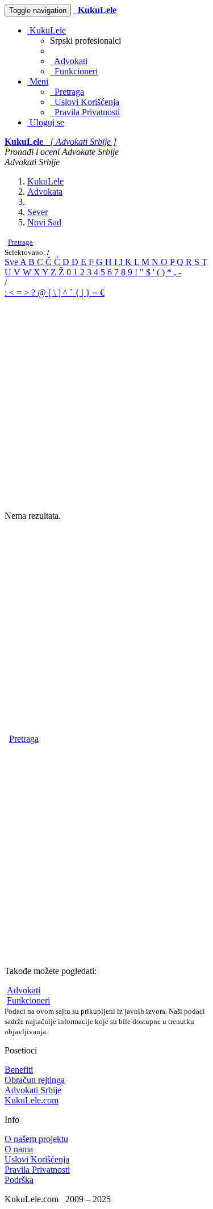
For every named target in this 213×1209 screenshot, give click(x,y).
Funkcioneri (74, 71)
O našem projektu (36, 1139)
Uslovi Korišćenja (84, 102)
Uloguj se (45, 122)
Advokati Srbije (33, 1090)
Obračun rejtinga (35, 1080)
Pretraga (67, 91)
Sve (12, 262)
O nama (19, 1149)
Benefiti (19, 1069)
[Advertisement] (106, 404)
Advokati (68, 61)
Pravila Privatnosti (85, 112)
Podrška (19, 1180)
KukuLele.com (32, 1100)
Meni (37, 81)
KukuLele (46, 30)
